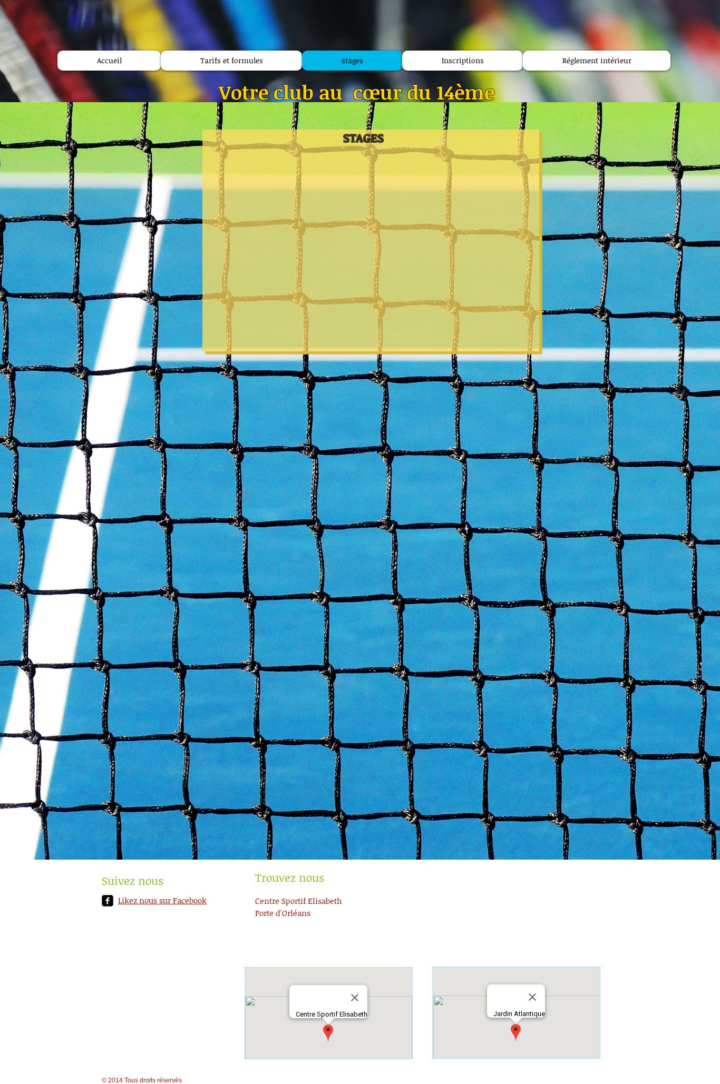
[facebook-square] (107, 900)
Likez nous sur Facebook (162, 900)
